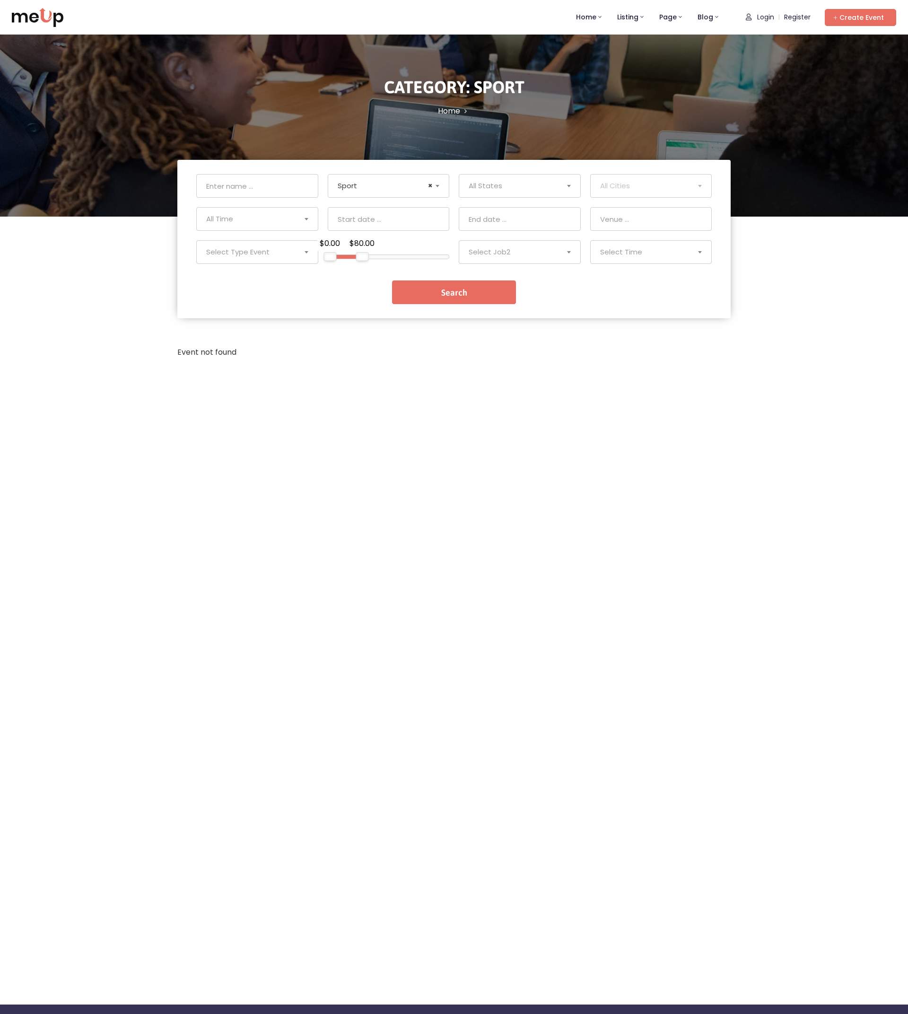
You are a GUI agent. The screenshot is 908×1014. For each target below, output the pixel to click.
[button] (860, 17)
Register (797, 17)
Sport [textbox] (385, 186)
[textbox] (519, 186)
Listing (627, 17)
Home (586, 17)
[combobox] (389, 186)
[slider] (329, 256)
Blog (705, 17)
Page (668, 17)
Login (764, 17)
